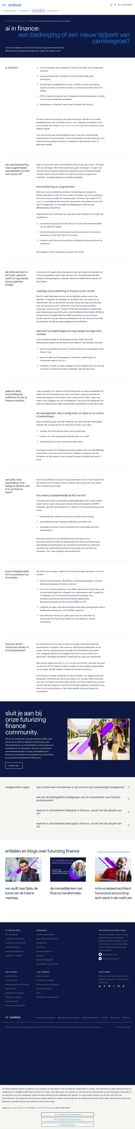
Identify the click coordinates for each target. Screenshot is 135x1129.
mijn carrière (38, 11)
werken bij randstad (46, 1017)
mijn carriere (11, 972)
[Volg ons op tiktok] (124, 986)
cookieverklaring (42, 1107)
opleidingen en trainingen (17, 984)
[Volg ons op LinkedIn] (100, 986)
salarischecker (11, 1001)
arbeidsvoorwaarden (14, 993)
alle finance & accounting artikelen (15, 21)
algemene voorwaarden (47, 938)
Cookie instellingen (67, 1125)
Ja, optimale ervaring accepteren (67, 1114)
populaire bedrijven (14, 951)
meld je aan (14, 765)
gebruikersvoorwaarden (68, 1017)
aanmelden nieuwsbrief (47, 964)
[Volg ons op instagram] (119, 986)
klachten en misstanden (47, 997)
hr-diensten (41, 943)
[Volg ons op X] (114, 986)
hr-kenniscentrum (44, 951)
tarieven (40, 955)
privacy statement (19, 1107)
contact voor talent (45, 980)
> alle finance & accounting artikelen (113, 852)
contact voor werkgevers (47, 984)
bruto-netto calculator (15, 1005)
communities (11, 980)
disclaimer (115, 1017)
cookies (104, 1017)
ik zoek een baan (9, 11)
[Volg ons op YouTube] (109, 986)
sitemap (126, 1017)
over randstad (52, 11)
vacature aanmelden (45, 934)
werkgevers (24, 11)
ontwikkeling (11, 976)
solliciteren (10, 988)
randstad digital (12, 947)
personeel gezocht (44, 959)
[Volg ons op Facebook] (105, 986)
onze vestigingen (44, 988)
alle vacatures (11, 934)
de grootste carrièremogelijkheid (75, 125)
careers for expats (13, 955)
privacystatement (90, 1017)
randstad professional (15, 943)
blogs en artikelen (13, 997)
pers (38, 993)
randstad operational (14, 938)
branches (40, 947)
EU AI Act (66, 663)
